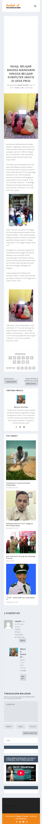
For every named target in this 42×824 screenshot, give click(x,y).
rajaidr (18, 621)
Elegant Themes (22, 816)
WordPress (23, 819)
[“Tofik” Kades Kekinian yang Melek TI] (21, 579)
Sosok (17, 88)
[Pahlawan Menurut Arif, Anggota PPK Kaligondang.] (21, 505)
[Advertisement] (21, 38)
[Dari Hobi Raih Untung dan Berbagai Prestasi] (21, 542)
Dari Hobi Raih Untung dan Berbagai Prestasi (20, 557)
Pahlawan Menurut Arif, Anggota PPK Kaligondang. (19, 524)
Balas (22, 640)
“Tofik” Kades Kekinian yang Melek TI (20, 599)
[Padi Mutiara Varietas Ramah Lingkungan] (21, 460)
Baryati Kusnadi (22, 85)
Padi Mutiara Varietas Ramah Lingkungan (18, 484)
